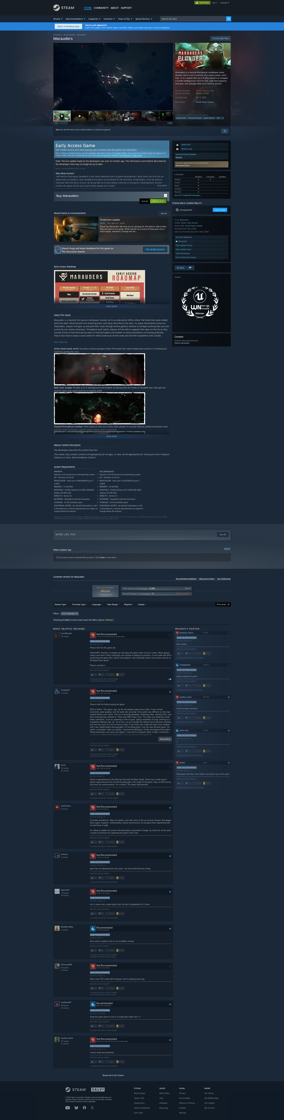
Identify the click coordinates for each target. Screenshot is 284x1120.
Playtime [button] (128, 604)
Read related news (183, 249)
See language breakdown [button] (186, 579)
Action (183, 223)
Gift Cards (138, 1113)
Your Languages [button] (68, 614)
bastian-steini (67, 1038)
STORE (88, 7)
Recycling (163, 1108)
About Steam (139, 1093)
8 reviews (64, 809)
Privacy (182, 1093)
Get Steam (209, 1093)
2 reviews (64, 857)
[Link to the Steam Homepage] (64, 10)
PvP (218, 118)
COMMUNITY (101, 7)
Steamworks (139, 1103)
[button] (58, 18)
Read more (162, 186)
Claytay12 (65, 690)
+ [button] (222, 118)
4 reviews (64, 693)
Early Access (181, 118)
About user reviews (206, 579)
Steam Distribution (142, 1108)
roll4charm (66, 806)
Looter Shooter (209, 118)
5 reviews (64, 970)
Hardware (163, 1103)
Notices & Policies (187, 1103)
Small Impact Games (205, 102)
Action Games (69, 35)
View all (227, 549)
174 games (65, 893)
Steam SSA (139, 1098)
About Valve (164, 1093)
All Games (57, 35)
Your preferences (224, 579)
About (115, 7)
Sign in (58, 130)
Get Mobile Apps (211, 1098)
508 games (65, 1005)
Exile (63, 765)
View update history (184, 245)
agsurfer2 (65, 890)
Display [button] (141, 604)
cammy (64, 854)
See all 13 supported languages (187, 195)
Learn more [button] (219, 210)
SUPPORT (126, 7)
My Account (209, 1108)
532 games (65, 768)
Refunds (182, 1113)
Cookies (182, 1108)
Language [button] (96, 604)
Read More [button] (165, 739)
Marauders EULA (183, 166)
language (223, 3)
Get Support (209, 1103)
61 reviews (65, 1044)
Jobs (161, 1098)
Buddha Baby (67, 927)
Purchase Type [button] (78, 604)
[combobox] (193, 18)
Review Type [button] (60, 604)
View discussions (183, 253)
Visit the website (183, 237)
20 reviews (65, 1008)
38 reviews (65, 895)
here (102, 557)
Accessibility (184, 1098)
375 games (65, 1041)
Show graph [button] (221, 604)
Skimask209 (66, 964)
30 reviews (65, 771)
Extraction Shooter (194, 118)
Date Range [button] (112, 604)
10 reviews (65, 636)
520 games (65, 968)
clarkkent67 (66, 1002)
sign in (214, 3)
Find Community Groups (186, 257)
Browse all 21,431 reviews (113, 1075)
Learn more (137, 155)
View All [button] (164, 213)
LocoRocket (66, 633)
